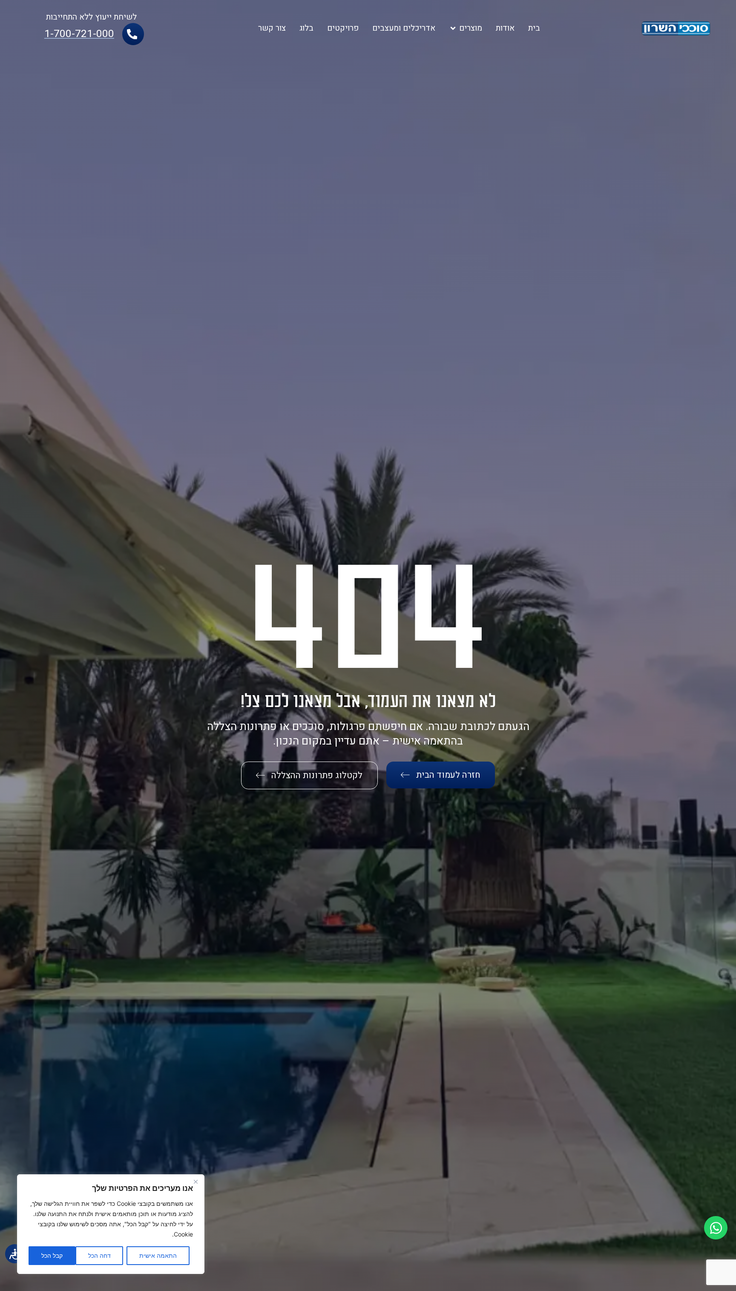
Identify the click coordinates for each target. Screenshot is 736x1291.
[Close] (195, 1181)
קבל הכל (52, 1255)
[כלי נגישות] (14, 1253)
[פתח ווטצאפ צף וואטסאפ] (715, 1227)
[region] (110, 1224)
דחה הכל (99, 1255)
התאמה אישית (158, 1255)
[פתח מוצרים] (453, 28)
